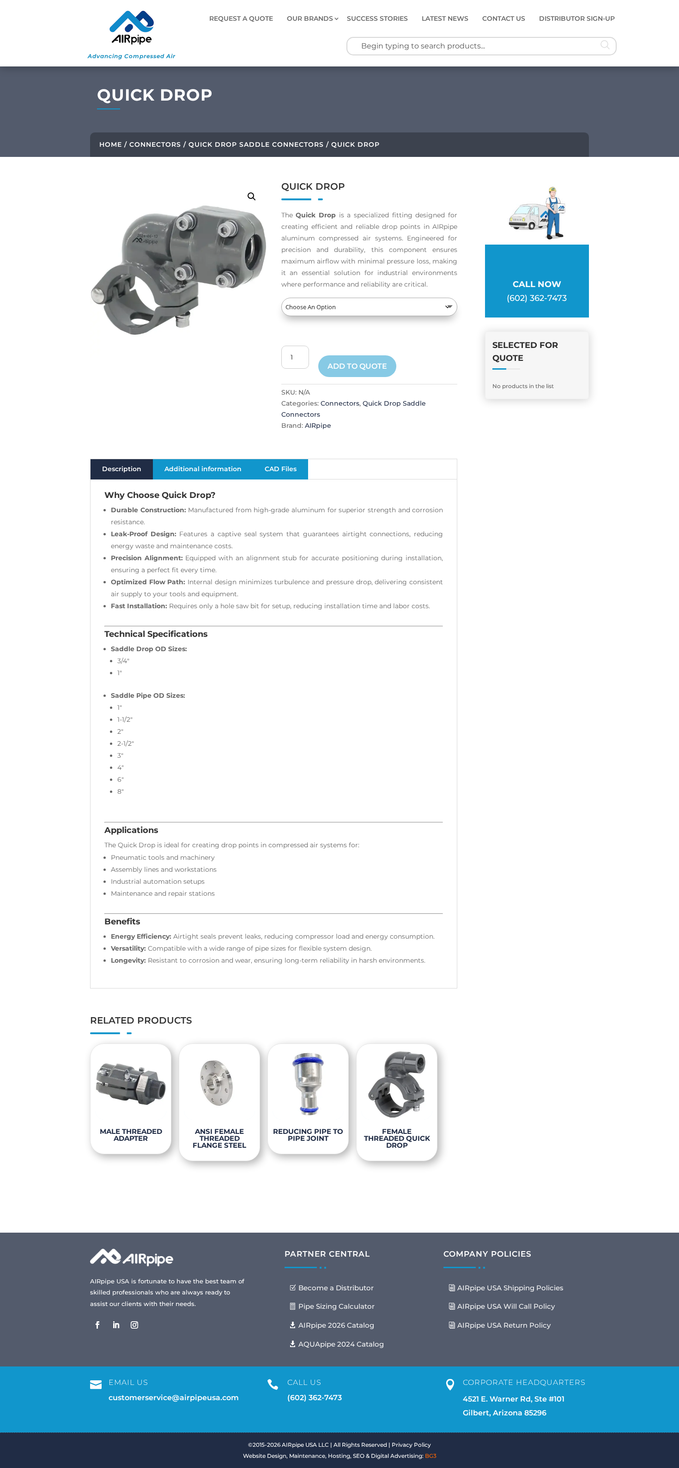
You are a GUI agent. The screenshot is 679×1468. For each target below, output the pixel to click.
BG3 (430, 1455)
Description (121, 469)
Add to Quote (357, 366)
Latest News (445, 18)
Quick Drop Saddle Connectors (256, 144)
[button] (251, 196)
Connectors (155, 144)
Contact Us (503, 18)
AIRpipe (318, 425)
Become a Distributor (336, 1287)
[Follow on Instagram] (134, 1325)
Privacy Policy (411, 1444)
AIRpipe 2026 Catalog (336, 1325)
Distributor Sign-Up (577, 18)
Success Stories (377, 18)
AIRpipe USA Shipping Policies (510, 1287)
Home (110, 144)
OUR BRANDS (310, 18)
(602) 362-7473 (314, 1397)
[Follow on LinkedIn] (116, 1325)
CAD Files (281, 469)
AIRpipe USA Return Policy (504, 1325)
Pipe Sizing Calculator (336, 1306)
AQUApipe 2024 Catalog (341, 1344)
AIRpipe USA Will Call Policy (506, 1306)
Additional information (203, 469)
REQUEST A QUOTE (241, 18)
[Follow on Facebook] (97, 1325)
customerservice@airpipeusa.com (174, 1397)
